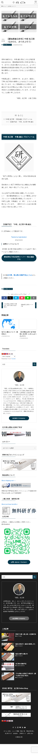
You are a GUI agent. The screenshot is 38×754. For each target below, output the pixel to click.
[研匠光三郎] (19, 2)
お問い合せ (30, 733)
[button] (4, 298)
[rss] (22, 727)
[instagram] (18, 727)
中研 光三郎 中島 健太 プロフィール (19, 119)
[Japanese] (10, 354)
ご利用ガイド (22, 733)
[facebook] (13, 727)
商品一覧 (22, 731)
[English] (7, 354)
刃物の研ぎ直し (30, 731)
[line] (20, 727)
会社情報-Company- (18, 618)
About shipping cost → (8, 480)
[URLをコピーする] (33, 298)
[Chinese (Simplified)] (3, 354)
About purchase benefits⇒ (10, 504)
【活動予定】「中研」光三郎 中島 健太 (21, 122)
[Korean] (12, 354)
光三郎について (7, 45)
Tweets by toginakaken (19, 237)
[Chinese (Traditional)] (5, 354)
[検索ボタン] (2, 2)
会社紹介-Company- (18, 418)
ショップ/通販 (15, 731)
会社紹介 (15, 733)
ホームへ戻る (7, 731)
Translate (13, 358)
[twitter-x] (15, 727)
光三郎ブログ (8, 733)
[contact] (25, 727)
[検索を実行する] (34, 364)
